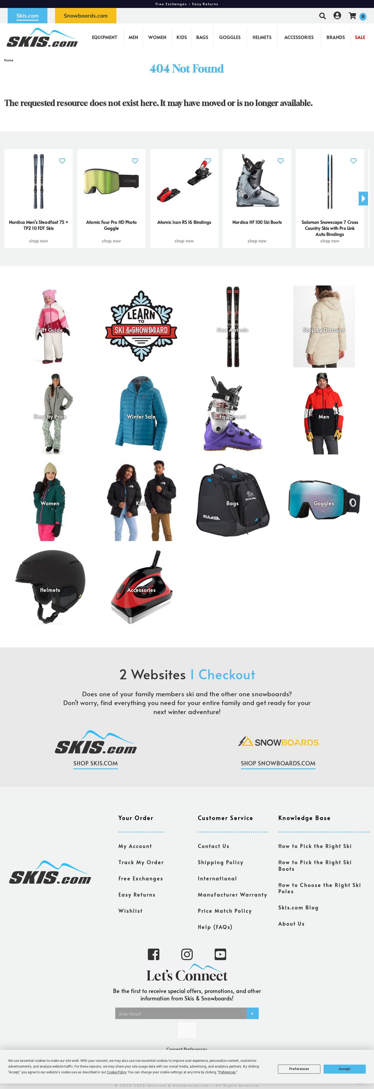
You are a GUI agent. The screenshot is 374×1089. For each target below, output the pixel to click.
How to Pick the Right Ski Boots (315, 865)
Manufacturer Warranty (232, 894)
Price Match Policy (225, 910)
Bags (202, 37)
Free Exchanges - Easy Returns (187, 3)
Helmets (262, 37)
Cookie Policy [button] (116, 1072)
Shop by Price (50, 416)
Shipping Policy (221, 862)
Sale (360, 37)
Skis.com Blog (298, 907)
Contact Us (214, 846)
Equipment (104, 37)
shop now (38, 241)
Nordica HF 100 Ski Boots (257, 222)
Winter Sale (141, 416)
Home (9, 60)
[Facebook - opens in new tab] (153, 954)
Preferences (299, 1069)
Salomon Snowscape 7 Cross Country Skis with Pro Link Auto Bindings (330, 228)
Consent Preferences (186, 1049)
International (217, 878)
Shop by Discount (324, 330)
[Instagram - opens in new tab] (187, 954)
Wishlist (131, 910)
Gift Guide (50, 330)
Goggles (230, 37)
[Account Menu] (337, 15)
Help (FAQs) (215, 927)
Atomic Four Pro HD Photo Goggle (111, 225)
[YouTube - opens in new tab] (220, 954)
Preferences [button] (227, 1072)
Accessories (299, 37)
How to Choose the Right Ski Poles (319, 888)
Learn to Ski (141, 330)
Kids (182, 37)
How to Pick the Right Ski (315, 846)
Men (133, 37)
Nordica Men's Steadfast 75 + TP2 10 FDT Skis (38, 225)
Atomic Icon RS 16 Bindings (184, 222)
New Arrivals (232, 330)
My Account (135, 846)
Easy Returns (137, 894)
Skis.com (27, 15)
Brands (336, 37)
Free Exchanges (141, 878)
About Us (291, 923)
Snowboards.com (86, 15)
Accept (344, 1069)
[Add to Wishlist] (62, 157)
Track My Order (141, 862)
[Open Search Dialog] (322, 15)
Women (157, 37)
